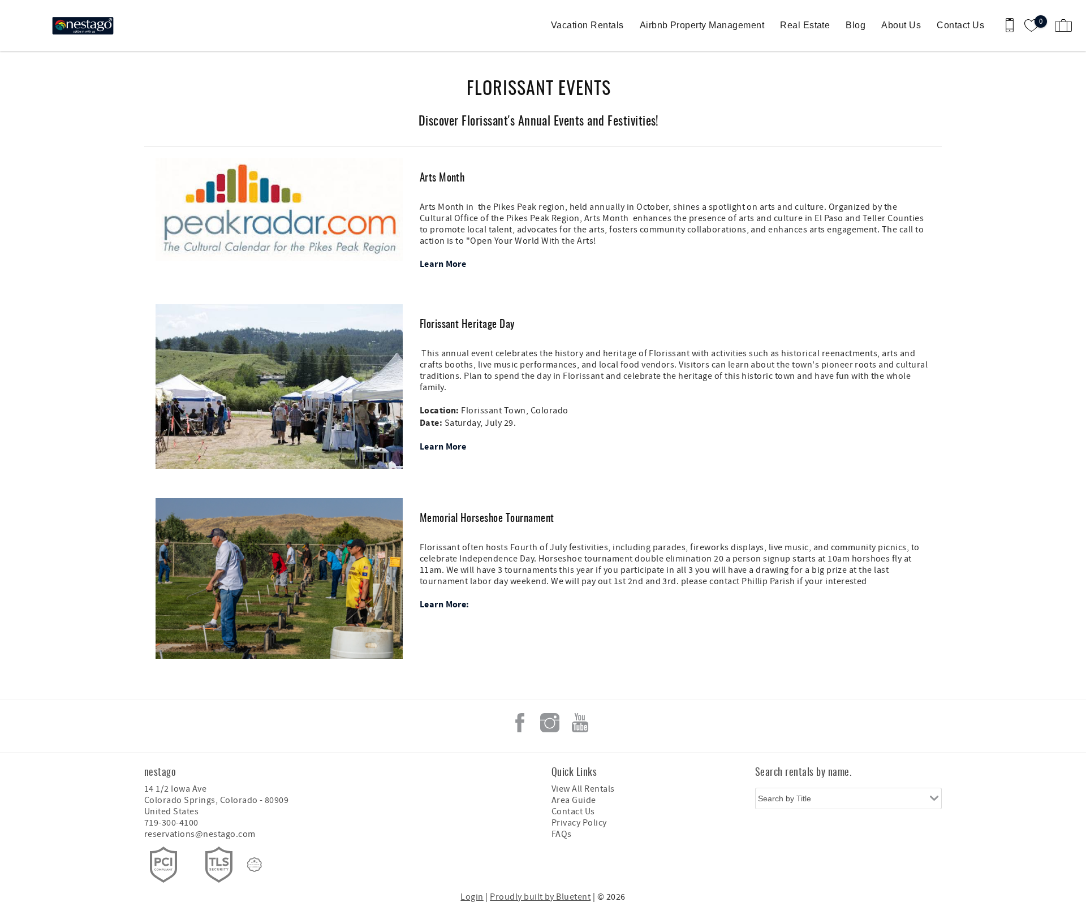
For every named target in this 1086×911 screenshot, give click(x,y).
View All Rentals (583, 789)
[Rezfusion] (254, 865)
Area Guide (573, 800)
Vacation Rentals (587, 25)
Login (471, 897)
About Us (901, 25)
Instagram (549, 722)
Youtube (579, 722)
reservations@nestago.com (200, 834)
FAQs (561, 834)
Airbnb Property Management (702, 25)
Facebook (519, 722)
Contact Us (960, 25)
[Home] (86, 25)
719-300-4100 (171, 822)
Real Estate (805, 25)
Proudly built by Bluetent (540, 897)
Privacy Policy (579, 822)
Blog (855, 25)
